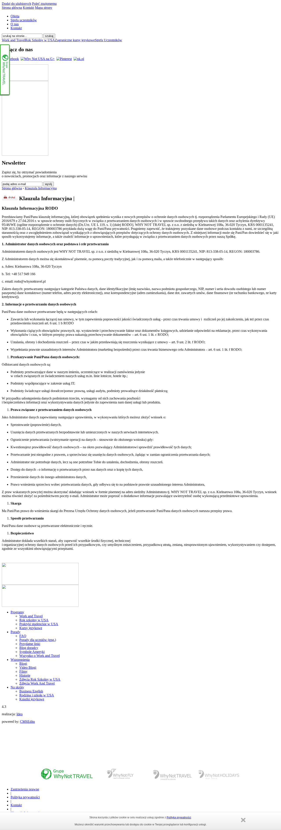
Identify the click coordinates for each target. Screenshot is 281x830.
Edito (31, 721)
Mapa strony (43, 7)
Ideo (19, 714)
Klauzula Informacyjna (41, 188)
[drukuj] (10, 197)
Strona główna (12, 7)
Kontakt (28, 7)
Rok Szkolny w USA (40, 40)
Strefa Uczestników (108, 40)
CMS (23, 721)
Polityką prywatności (179, 817)
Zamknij (243, 820)
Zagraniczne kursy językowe (75, 40)
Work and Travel (13, 40)
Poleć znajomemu (44, 3)
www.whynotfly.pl (120, 775)
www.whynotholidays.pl (218, 775)
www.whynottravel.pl (66, 775)
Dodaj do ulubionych (16, 3)
